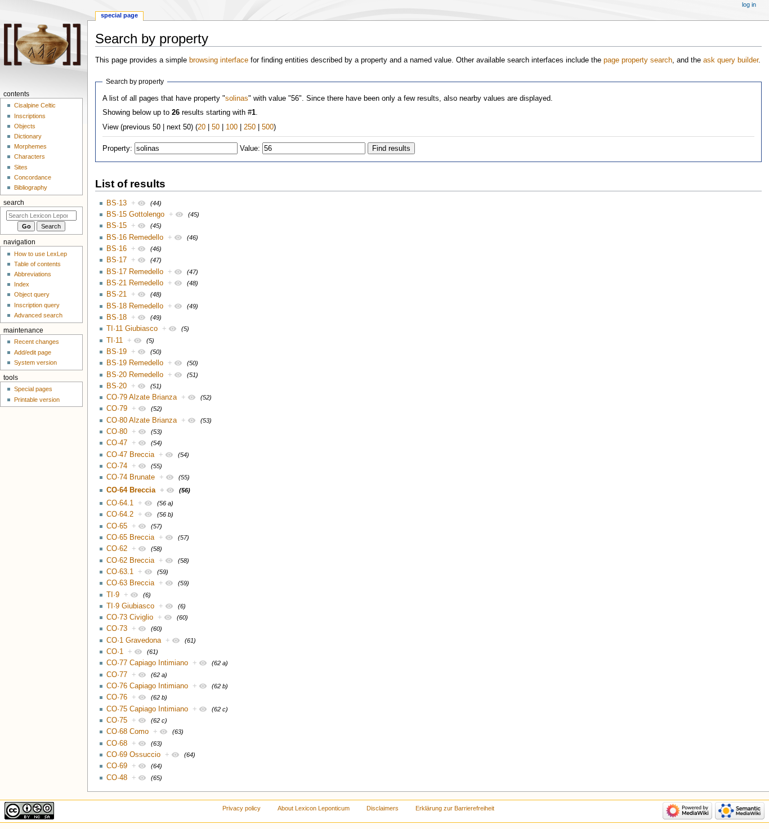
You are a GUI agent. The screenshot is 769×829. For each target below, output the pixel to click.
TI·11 (114, 340)
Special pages (33, 389)
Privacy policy (241, 808)
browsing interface (218, 60)
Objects (24, 126)
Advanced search (38, 315)
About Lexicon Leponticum (314, 808)
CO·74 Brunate (130, 477)
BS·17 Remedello (134, 272)
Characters (29, 156)
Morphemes (30, 146)
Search (13, 202)
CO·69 (116, 766)
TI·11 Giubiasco (132, 329)
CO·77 (116, 675)
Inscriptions (30, 116)
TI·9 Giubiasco (130, 606)
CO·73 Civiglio (129, 617)
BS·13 (116, 203)
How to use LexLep (40, 253)
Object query (32, 294)
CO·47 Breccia (130, 455)
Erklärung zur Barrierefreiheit (454, 808)
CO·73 (116, 629)
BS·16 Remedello (134, 237)
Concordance (32, 177)
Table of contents (37, 264)
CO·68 (116, 743)
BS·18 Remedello (134, 306)
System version (35, 362)
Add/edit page (32, 352)
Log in (749, 4)
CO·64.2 (119, 514)
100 (232, 127)
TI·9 (112, 595)
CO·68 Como (127, 732)
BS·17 (116, 260)
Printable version (37, 399)
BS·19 (116, 352)
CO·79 (116, 409)
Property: (117, 149)
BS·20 (116, 386)
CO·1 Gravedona (133, 640)
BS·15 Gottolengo (135, 214)
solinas (236, 98)
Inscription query (37, 305)
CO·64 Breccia (130, 490)
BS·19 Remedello (134, 363)
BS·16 (116, 249)
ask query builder (730, 60)
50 (216, 127)
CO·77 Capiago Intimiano (147, 663)
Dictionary (28, 136)
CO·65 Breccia (130, 537)
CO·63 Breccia (130, 583)
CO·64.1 (119, 503)
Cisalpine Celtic (35, 105)
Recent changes (36, 341)
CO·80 (116, 432)
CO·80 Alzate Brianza (141, 420)
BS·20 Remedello (134, 375)
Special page (119, 15)
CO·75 (116, 720)
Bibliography (30, 187)
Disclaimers (382, 808)
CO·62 (116, 549)
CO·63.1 (119, 572)
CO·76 (116, 697)
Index (21, 284)
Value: (250, 149)
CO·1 (114, 652)
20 (201, 127)
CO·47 (116, 443)
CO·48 (116, 778)
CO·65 (116, 526)
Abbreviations (32, 274)
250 (250, 127)
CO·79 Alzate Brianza (141, 397)
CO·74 (116, 466)
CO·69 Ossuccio (133, 755)
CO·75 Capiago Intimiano (147, 709)
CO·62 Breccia (130, 560)
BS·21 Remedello (134, 283)
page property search (637, 60)
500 (268, 127)
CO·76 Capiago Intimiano (147, 686)
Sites (21, 167)
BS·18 (116, 317)
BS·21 (116, 294)
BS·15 (116, 226)
